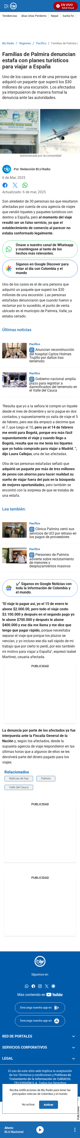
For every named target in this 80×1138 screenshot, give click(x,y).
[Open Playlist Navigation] (75, 1130)
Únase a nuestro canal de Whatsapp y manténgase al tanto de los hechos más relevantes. (44, 249)
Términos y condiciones (35, 1075)
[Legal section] (74, 1059)
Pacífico (41, 43)
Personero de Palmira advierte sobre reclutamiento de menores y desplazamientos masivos (51, 560)
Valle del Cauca (18, 787)
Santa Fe (68, 16)
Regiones (25, 43)
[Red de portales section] (74, 1036)
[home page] (40, 961)
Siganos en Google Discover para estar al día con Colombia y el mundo (42, 268)
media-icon (40, 1130)
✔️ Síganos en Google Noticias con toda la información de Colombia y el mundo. (44, 588)
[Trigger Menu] (6, 6)
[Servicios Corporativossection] (74, 1047)
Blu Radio (8, 43)
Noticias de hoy (18, 778)
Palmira (46, 778)
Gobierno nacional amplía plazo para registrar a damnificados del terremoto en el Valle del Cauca (53, 384)
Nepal (54, 16)
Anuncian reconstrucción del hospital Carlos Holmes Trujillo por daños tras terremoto (51, 355)
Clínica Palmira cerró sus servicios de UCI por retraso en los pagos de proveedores (52, 533)
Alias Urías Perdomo (33, 16)
